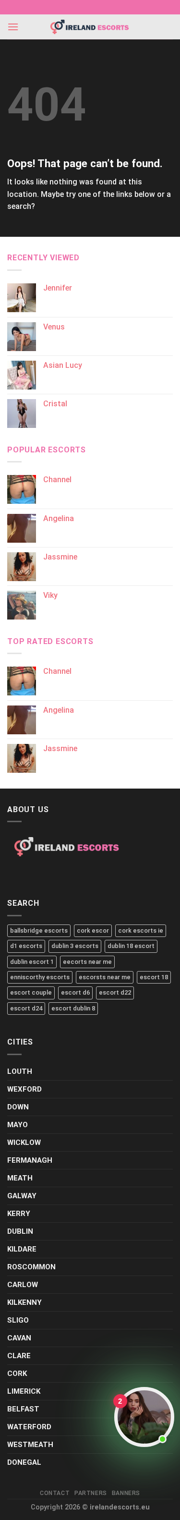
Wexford (24, 1089)
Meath (20, 1178)
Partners (90, 1493)
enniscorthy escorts (40, 977)
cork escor (93, 930)
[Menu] (13, 26)
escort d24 (26, 1008)
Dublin (20, 1231)
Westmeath (30, 1444)
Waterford (29, 1427)
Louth (19, 1071)
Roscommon (31, 1267)
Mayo (17, 1124)
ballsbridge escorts (39, 930)
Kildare (21, 1249)
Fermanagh (29, 1160)
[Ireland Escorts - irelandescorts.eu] (90, 27)
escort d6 (75, 992)
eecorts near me (87, 961)
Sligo (18, 1320)
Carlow (22, 1284)
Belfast (23, 1409)
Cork (17, 1373)
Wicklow (24, 1142)
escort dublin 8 (73, 1008)
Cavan (19, 1338)
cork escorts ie (140, 930)
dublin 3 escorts (74, 945)
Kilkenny (24, 1302)
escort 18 (154, 977)
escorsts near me (105, 977)
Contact (55, 1493)
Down (18, 1107)
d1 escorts (26, 945)
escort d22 (115, 992)
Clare (19, 1355)
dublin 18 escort (131, 945)
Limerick (23, 1391)
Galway (21, 1196)
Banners (126, 1493)
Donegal (24, 1462)
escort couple (31, 992)
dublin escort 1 (32, 961)
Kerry (18, 1213)
